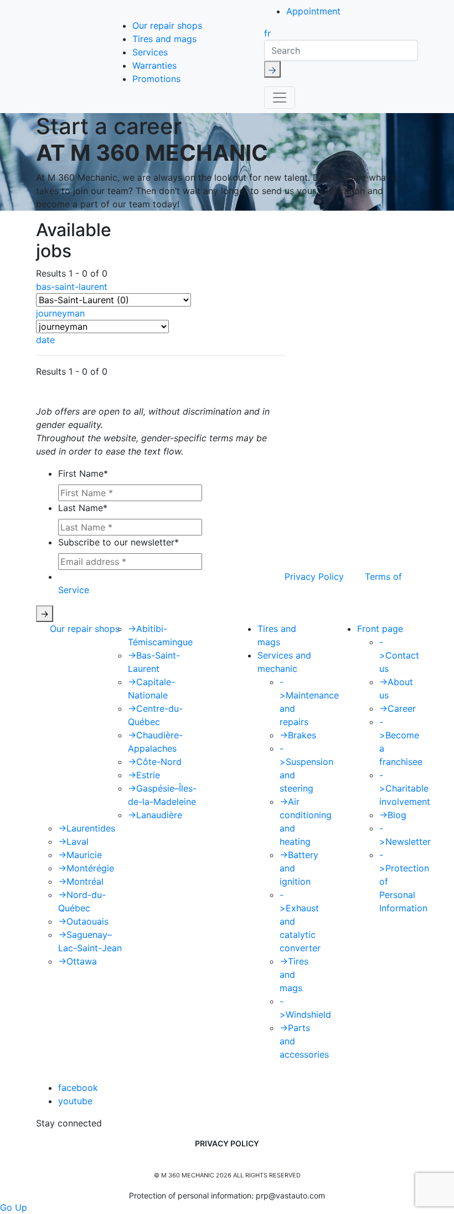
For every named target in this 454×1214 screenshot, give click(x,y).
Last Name (82, 507)
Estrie (144, 775)
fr (267, 33)
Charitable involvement (404, 788)
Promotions (156, 78)
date (45, 339)
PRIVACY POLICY (227, 1143)
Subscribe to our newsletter (118, 542)
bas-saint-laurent (71, 286)
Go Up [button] (13, 1207)
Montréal (81, 881)
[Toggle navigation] (279, 97)
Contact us (399, 655)
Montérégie (86, 868)
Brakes (298, 735)
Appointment (313, 11)
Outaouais (83, 921)
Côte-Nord (155, 761)
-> (44, 613)
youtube (75, 1100)
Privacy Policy (314, 576)
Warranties (154, 65)
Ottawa (77, 961)
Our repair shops (167, 25)
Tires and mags (164, 38)
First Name (83, 473)
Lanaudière (155, 814)
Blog (392, 814)
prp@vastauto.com (290, 1195)
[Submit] (272, 69)
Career (397, 708)
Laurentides (86, 828)
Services (150, 52)
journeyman (60, 313)
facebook (78, 1087)
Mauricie (80, 854)
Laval (73, 841)
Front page (380, 628)
